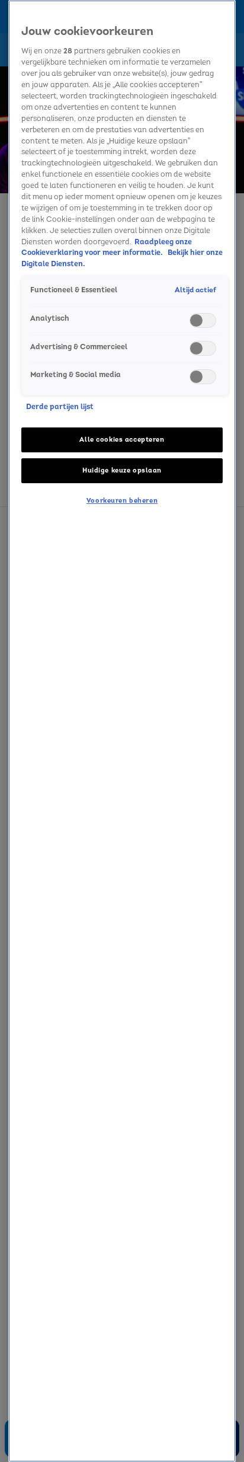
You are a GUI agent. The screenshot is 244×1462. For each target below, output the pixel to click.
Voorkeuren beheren (122, 500)
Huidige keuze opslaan (122, 470)
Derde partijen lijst (60, 406)
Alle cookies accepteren (121, 439)
